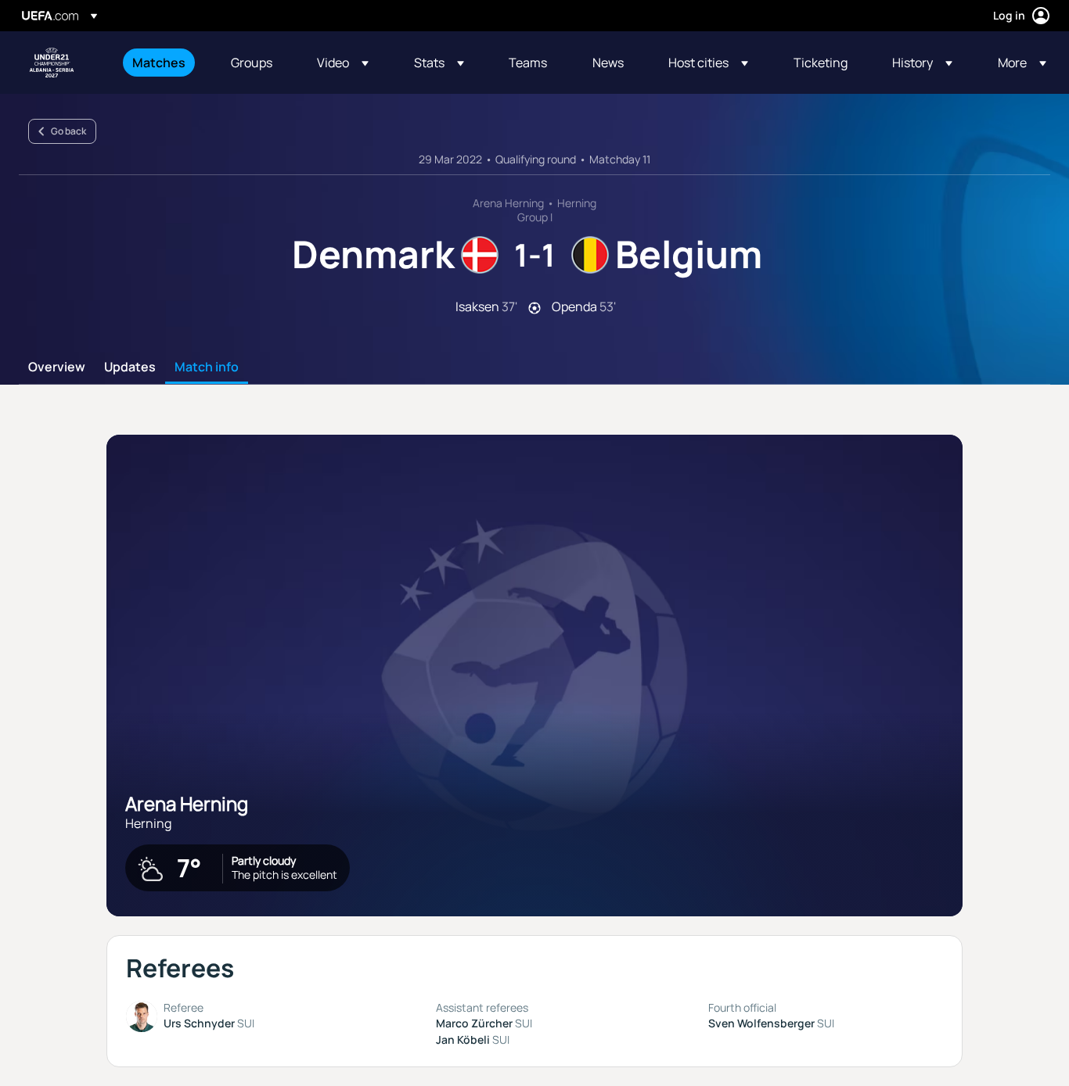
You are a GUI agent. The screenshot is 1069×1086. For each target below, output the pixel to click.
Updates (130, 367)
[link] (159, 62)
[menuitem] (162, 62)
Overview (56, 367)
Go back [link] (68, 131)
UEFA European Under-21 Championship (52, 62)
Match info (207, 367)
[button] (343, 62)
